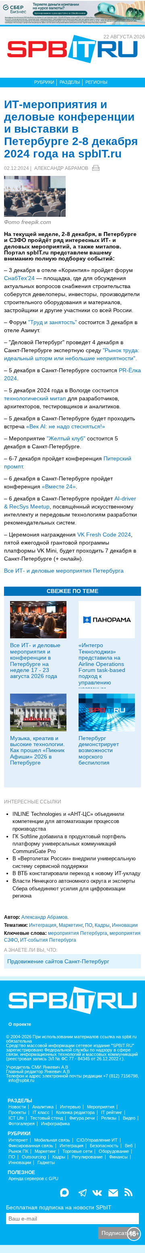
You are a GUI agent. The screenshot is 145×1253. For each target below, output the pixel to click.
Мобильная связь (52, 1140)
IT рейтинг (111, 1112)
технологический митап (35, 398)
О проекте (19, 1024)
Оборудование (114, 1151)
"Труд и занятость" (52, 322)
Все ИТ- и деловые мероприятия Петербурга (64, 570)
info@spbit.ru (21, 1080)
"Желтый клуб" (66, 438)
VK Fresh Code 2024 (104, 534)
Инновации (125, 925)
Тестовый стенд (46, 1118)
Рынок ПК (18, 1151)
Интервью (70, 1107)
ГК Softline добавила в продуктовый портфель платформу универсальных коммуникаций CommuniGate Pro (69, 843)
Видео (129, 1118)
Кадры (102, 925)
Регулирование (87, 1157)
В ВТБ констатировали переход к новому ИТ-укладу (76, 873)
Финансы (118, 1157)
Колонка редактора (75, 1112)
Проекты (17, 1112)
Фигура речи (82, 1118)
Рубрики (44, 82)
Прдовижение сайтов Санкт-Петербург (58, 961)
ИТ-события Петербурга (48, 940)
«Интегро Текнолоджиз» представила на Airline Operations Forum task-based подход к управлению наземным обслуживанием (102, 670)
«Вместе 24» (59, 486)
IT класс (41, 1112)
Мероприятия (100, 1107)
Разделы (70, 82)
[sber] (72, 12)
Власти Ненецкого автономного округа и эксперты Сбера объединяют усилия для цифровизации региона (73, 888)
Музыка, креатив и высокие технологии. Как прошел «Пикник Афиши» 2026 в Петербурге (37, 750)
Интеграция (42, 925)
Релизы (108, 1118)
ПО (88, 925)
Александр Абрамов (61, 168)
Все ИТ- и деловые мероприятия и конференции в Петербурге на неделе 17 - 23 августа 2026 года (35, 660)
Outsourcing (34, 1157)
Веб (129, 1146)
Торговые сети (77, 1151)
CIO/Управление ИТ (97, 1140)
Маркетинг (71, 925)
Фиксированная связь (30, 1146)
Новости (17, 1107)
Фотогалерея (21, 1124)
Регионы (96, 82)
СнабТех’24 (19, 278)
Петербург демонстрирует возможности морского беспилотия (99, 750)
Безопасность (104, 1146)
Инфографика (55, 1124)
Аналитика (43, 1107)
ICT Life (16, 1118)
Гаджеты (46, 1162)
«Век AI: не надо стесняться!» (65, 426)
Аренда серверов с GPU (33, 1178)
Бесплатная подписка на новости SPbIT (59, 1207)
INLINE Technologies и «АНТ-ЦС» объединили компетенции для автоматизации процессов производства (68, 821)
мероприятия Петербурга (77, 933)
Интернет (18, 1140)
